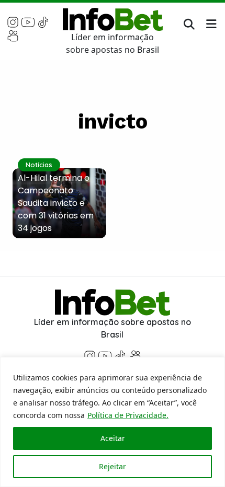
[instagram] (12, 21)
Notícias (39, 164)
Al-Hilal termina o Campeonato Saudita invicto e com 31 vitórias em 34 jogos (56, 203)
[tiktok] (43, 21)
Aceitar (112, 438)
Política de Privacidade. (127, 415)
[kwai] (12, 35)
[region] (112, 422)
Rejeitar (112, 466)
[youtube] (28, 21)
